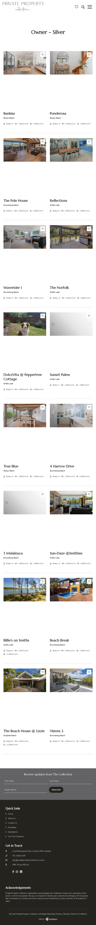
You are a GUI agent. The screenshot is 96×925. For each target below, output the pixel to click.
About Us (12, 818)
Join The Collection (16, 836)
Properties (12, 827)
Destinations (13, 832)
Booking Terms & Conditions (75, 914)
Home (10, 814)
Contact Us (12, 823)
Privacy (59, 914)
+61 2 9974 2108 (18, 856)
